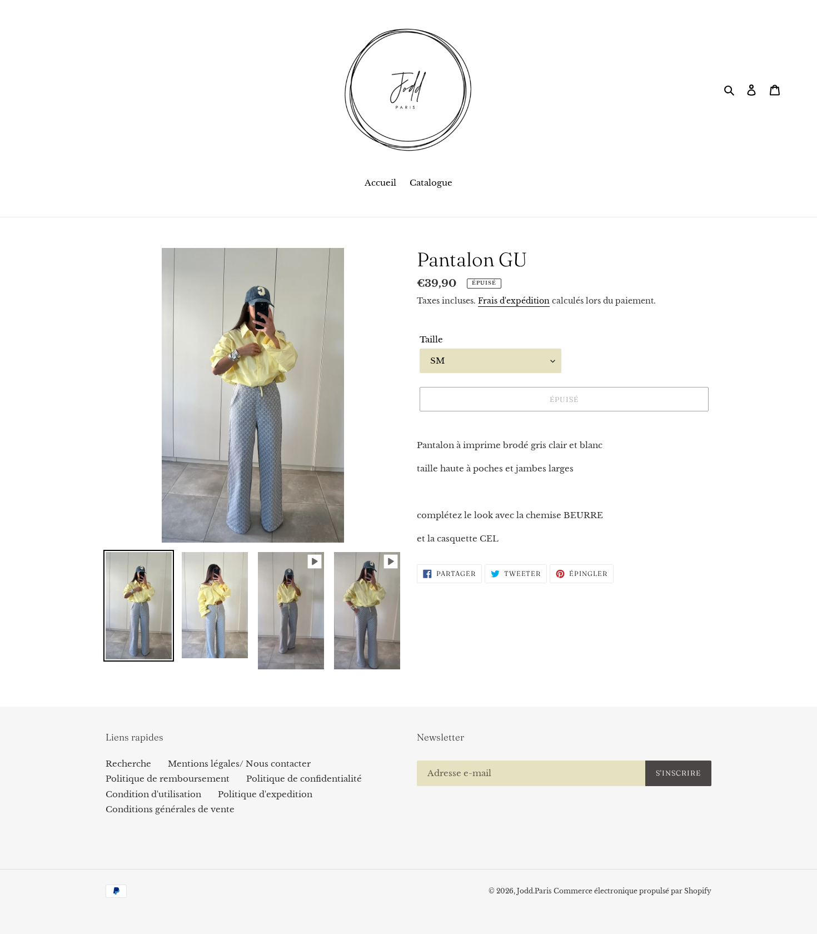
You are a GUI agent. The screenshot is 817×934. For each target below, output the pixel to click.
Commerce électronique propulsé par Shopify (632, 891)
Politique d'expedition (265, 794)
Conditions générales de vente (170, 809)
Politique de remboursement (168, 778)
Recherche (128, 763)
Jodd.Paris (534, 891)
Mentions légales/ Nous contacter (239, 763)
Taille (431, 339)
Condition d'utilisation (153, 794)
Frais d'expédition (514, 301)
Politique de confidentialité (304, 778)
